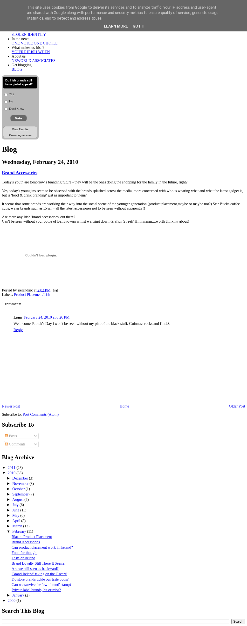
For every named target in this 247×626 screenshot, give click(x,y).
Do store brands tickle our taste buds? (40, 579)
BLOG (17, 69)
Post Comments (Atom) (41, 414)
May (16, 515)
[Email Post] (54, 290)
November (20, 483)
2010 (12, 473)
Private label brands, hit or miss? (36, 590)
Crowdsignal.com (20, 135)
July (16, 505)
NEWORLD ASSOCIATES (33, 60)
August (18, 499)
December (20, 478)
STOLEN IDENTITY (29, 34)
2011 (12, 468)
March (17, 526)
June (16, 510)
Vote (18, 118)
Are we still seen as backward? (35, 569)
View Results (20, 129)
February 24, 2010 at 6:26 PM (46, 317)
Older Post (237, 406)
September (20, 494)
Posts (12, 436)
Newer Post (11, 406)
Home (124, 406)
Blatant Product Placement (32, 537)
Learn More (116, 26)
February (19, 531)
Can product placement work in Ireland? (42, 547)
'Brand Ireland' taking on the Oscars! (39, 574)
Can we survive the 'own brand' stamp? (41, 584)
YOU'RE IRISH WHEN (31, 52)
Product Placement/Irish (32, 294)
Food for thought (24, 553)
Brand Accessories (19, 172)
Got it (139, 26)
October (19, 489)
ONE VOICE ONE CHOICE (35, 43)
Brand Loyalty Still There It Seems (38, 563)
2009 (12, 600)
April (16, 521)
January (18, 595)
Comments (16, 444)
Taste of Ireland (23, 558)
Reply (18, 330)
